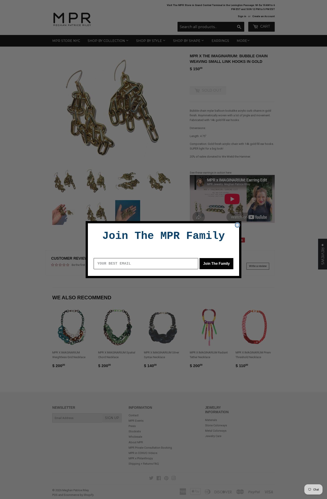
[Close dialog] (237, 225)
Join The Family (216, 263)
